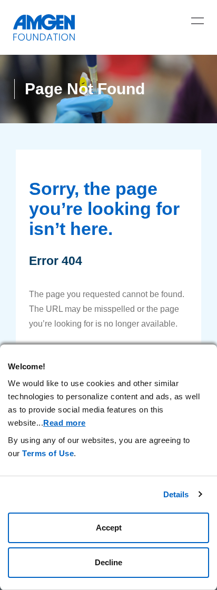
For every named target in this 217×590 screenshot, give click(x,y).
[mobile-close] (197, 20)
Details (176, 494)
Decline (108, 562)
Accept (109, 527)
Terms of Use (48, 453)
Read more (64, 422)
